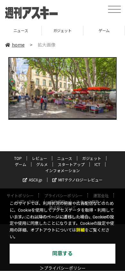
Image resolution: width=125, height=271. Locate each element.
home (18, 44)
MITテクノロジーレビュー (80, 179)
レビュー (39, 158)
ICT (97, 164)
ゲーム (91, 30)
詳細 (80, 230)
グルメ (42, 164)
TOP (18, 158)
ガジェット (50, 30)
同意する (62, 253)
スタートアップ (71, 164)
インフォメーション (62, 170)
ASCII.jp (35, 179)
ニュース (64, 158)
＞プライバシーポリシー (63, 268)
